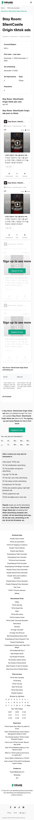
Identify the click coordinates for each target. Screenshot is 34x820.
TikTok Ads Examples (17, 677)
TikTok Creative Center (17, 617)
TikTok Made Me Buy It (17, 650)
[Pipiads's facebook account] (10, 807)
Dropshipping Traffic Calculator (17, 554)
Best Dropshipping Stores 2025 (17, 636)
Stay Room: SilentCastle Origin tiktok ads (4, 440)
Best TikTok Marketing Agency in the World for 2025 (17, 748)
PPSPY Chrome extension (17, 590)
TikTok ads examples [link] (13, 8)
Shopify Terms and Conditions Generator (17, 577)
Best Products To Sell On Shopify (17, 666)
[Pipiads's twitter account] (15, 807)
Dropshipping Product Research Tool (17, 639)
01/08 (17, 718)
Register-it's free (17, 271)
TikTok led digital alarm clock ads (14, 497)
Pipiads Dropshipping (17, 642)
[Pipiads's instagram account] (23, 807)
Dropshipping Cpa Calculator (17, 557)
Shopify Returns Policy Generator (17, 581)
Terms (15, 812)
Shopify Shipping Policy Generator (17, 584)
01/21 (10, 715)
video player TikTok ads (10, 462)
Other (28, 705)
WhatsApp (17, 775)
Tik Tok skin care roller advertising (14, 477)
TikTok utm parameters (17, 542)
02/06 (17, 712)
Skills (17, 611)
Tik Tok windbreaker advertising (13, 465)
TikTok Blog (17, 681)
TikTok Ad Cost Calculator (17, 560)
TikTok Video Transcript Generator (17, 620)
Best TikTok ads (17, 687)
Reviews (17, 627)
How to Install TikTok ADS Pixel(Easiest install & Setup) (17, 762)
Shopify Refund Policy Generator (17, 573)
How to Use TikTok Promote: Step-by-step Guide (17, 743)
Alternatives (17, 623)
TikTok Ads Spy (17, 605)
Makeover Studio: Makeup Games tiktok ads (23, 444)
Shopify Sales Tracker (17, 539)
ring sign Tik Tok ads (9, 474)
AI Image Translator (17, 630)
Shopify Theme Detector (17, 548)
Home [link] (3, 8)
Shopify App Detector (17, 551)
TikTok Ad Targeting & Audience (17, 545)
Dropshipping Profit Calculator (17, 563)
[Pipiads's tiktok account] (19, 807)
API (17, 778)
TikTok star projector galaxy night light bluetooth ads (16, 489)
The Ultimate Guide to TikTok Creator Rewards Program (17, 738)
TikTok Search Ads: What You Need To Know (17, 727)
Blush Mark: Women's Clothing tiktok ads (17, 440)
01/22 (24, 712)
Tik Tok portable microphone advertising (12, 469)
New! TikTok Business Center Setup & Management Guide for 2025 (17, 733)
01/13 (17, 715)
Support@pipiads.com (17, 772)
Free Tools (17, 587)
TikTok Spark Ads (17, 608)
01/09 (10, 718)
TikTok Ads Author (17, 690)
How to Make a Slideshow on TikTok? (17, 758)
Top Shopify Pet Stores (17, 657)
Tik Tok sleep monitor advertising (14, 481)
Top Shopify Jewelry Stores (17, 660)
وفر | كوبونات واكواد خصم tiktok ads (4, 444)
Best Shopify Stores (17, 654)
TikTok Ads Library (17, 614)
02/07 (10, 712)
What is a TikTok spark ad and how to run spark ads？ (17, 754)
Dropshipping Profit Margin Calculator (17, 566)
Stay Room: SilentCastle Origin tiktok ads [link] (14, 11)
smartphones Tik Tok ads (11, 484)
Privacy (9, 812)
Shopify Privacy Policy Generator (17, 569)
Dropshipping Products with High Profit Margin (17, 646)
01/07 (24, 718)
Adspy (17, 602)
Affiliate (17, 593)
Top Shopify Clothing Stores (17, 663)
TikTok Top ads (17, 684)
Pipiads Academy (17, 693)
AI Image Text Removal (17, 633)
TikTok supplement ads (10, 493)
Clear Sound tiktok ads (10, 444)
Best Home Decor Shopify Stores (17, 669)
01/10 (24, 715)
